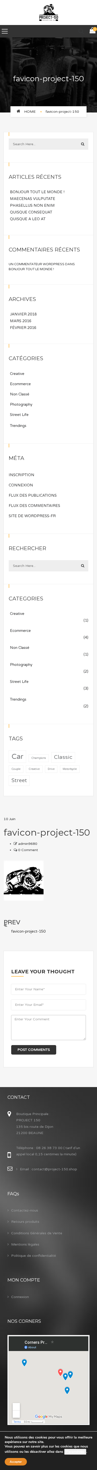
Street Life (19, 414)
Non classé (19, 394)
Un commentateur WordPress (36, 264)
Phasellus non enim (32, 205)
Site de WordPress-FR (32, 516)
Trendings (18, 425)
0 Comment (27, 850)
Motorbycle (70, 769)
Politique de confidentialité (33, 1256)
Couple (16, 769)
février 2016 (23, 327)
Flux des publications (33, 495)
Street (19, 780)
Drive (51, 769)
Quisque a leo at (28, 219)
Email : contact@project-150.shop (48, 1169)
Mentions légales (25, 1244)
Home (30, 111)
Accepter (16, 1462)
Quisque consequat (31, 212)
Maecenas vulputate (32, 198)
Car (17, 756)
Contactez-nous (24, 1210)
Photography (21, 404)
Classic (63, 757)
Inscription (21, 475)
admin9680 (27, 844)
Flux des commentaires (34, 505)
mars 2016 (20, 321)
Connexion (21, 485)
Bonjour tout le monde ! (37, 192)
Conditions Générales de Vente (36, 1233)
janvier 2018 (23, 314)
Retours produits (25, 1222)
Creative (17, 373)
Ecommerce (20, 384)
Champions (38, 758)
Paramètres (75, 1451)
